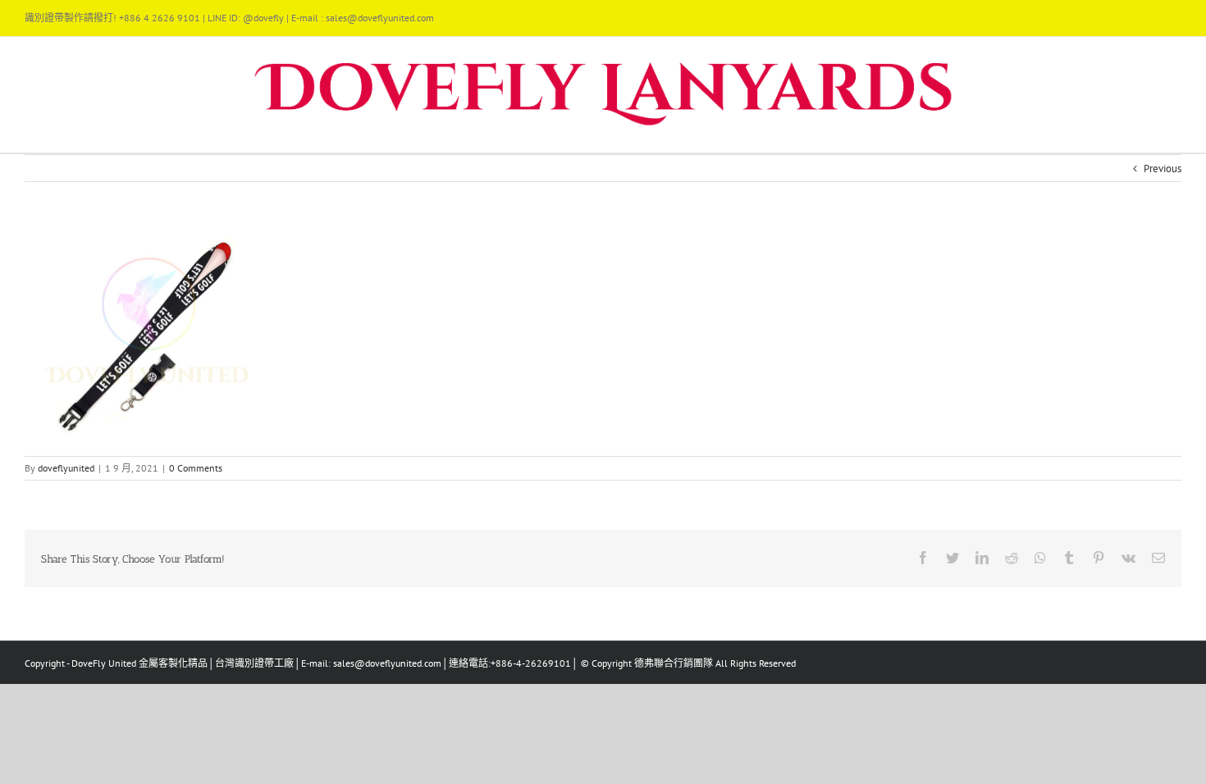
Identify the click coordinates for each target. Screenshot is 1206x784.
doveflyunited (66, 468)
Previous (1162, 168)
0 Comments (195, 468)
